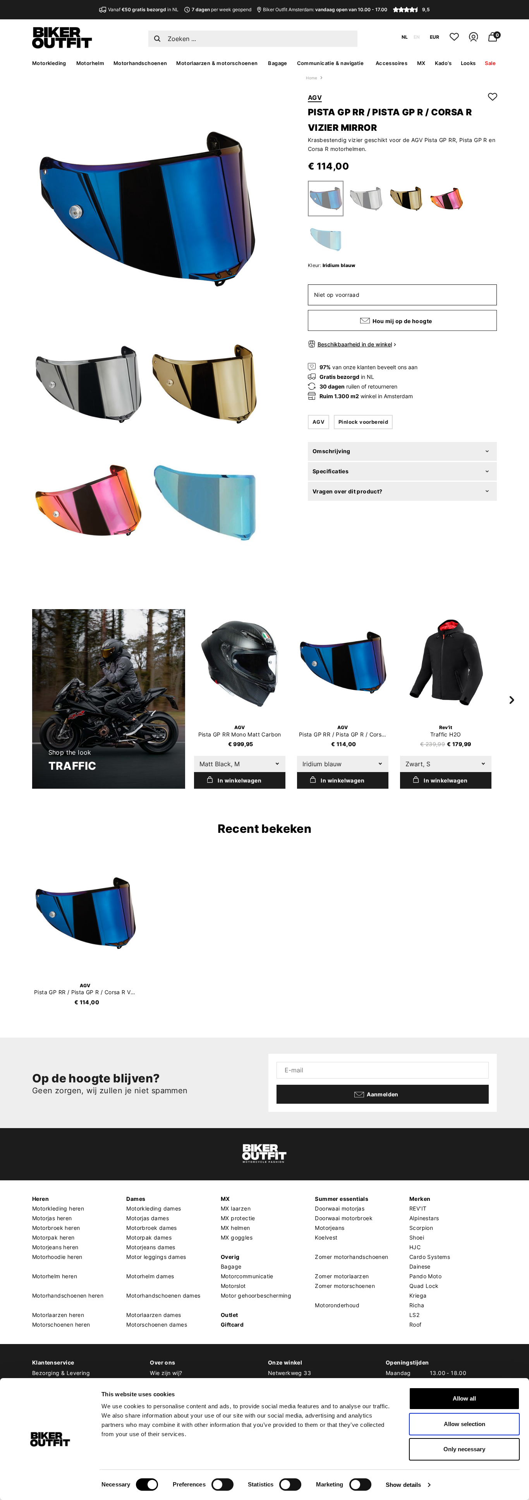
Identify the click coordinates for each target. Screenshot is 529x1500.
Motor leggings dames (156, 1256)
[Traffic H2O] (445, 662)
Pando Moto (425, 1276)
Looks (468, 63)
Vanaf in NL (143, 9)
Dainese (420, 1266)
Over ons (162, 1362)
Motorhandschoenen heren (67, 1295)
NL (405, 37)
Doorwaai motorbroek (344, 1218)
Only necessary (464, 1449)
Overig (230, 1256)
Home (312, 77)
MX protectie (238, 1218)
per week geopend (221, 9)
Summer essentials (341, 1198)
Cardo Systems (429, 1256)
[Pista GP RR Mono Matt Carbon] (239, 662)
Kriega (417, 1295)
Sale (490, 63)
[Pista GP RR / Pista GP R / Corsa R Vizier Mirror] (342, 662)
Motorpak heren (53, 1237)
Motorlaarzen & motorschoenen (217, 63)
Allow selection (464, 1424)
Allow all (464, 1398)
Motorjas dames (147, 1218)
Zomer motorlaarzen (342, 1276)
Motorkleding (49, 63)
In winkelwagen (239, 780)
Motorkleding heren (58, 1208)
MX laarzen (236, 1208)
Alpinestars (424, 1218)
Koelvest (326, 1237)
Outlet (229, 1315)
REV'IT (417, 1208)
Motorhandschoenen (140, 63)
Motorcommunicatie (247, 1276)
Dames (135, 1198)
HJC (415, 1247)
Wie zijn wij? (166, 1373)
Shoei (416, 1237)
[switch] (222, 1484)
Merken (419, 1198)
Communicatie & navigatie (330, 63)
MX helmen (235, 1227)
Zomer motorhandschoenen (351, 1256)
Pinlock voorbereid (363, 422)
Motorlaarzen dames (153, 1315)
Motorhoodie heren (57, 1256)
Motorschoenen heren (61, 1324)
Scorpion (421, 1227)
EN (417, 37)
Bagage (277, 63)
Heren (40, 1198)
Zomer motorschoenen (345, 1286)
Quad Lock (424, 1286)
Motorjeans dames (150, 1247)
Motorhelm (90, 63)
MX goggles (236, 1237)
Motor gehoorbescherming (256, 1295)
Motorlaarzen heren (58, 1315)
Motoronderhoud (337, 1305)
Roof (415, 1324)
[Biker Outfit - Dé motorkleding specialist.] (62, 46)
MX (421, 63)
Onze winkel (285, 1362)
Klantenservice (53, 1362)
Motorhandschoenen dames (163, 1295)
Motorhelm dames (150, 1276)
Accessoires (391, 63)
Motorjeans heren (55, 1247)
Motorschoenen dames (156, 1324)
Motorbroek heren (56, 1227)
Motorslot (233, 1286)
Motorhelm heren (54, 1276)
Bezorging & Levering (61, 1373)
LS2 (414, 1315)
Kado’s (443, 63)
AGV (315, 97)
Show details (403, 1484)
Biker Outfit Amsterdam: (325, 9)
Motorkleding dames (153, 1208)
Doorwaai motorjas (339, 1208)
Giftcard (232, 1324)
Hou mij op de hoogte (402, 321)
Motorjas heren (52, 1218)
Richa (416, 1305)
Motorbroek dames (151, 1227)
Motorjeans (329, 1227)
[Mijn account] (473, 40)
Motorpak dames (149, 1237)
